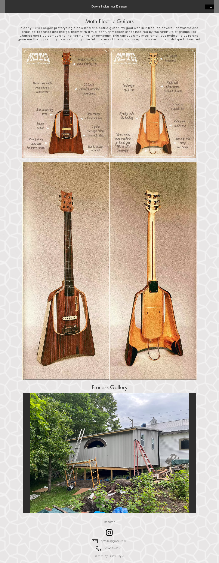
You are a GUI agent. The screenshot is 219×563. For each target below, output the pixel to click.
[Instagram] (109, 532)
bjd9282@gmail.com (113, 541)
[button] (109, 453)
